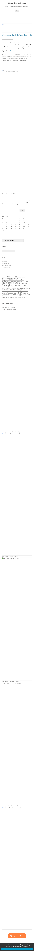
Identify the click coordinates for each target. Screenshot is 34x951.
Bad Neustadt (15, 278)
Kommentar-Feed (6, 265)
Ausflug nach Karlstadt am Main (10, 556)
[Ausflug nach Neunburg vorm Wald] (17, 683)
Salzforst (25, 293)
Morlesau (28, 288)
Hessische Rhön (19, 287)
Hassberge (5, 287)
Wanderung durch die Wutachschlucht (17, 35)
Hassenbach (11, 287)
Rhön (19, 292)
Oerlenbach (19, 289)
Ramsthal (4, 293)
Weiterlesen (13, 51)
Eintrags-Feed (5, 263)
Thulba (9, 295)
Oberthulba (12, 289)
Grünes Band (8, 285)
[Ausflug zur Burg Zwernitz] (17, 309)
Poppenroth (17, 291)
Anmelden (4, 261)
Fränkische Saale (11, 282)
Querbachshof (24, 291)
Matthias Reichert (17, 3)
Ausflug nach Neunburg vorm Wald (10, 681)
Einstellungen (17, 949)
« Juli (3, 230)
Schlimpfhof (5, 294)
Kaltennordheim (6, 288)
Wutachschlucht (22, 60)
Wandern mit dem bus (16, 297)
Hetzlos (25, 286)
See (17, 294)
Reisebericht (19, 58)
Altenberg (4, 277)
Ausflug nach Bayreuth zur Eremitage (11, 432)
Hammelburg (20, 285)
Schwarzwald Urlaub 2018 (8, 56)
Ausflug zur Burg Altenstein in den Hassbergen (13, 806)
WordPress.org (5, 267)
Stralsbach (4, 295)
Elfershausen (24, 281)
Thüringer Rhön (15, 295)
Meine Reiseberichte (26, 54)
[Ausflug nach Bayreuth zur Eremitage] (17, 434)
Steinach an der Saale (24, 294)
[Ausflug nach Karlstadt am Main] (17, 558)
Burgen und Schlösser (9, 280)
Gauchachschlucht (11, 58)
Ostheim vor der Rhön (8, 291)
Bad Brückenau (21, 277)
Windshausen (25, 297)
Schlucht (25, 58)
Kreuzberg (14, 288)
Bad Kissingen (6, 278)
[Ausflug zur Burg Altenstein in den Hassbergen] (17, 808)
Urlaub (11, 60)
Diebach (19, 281)
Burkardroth (20, 280)
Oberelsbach (5, 289)
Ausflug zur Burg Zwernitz (8, 307)
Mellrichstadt (22, 288)
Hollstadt (29, 286)
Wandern (15, 60)
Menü (17, 10)
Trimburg (22, 295)
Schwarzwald (5, 60)
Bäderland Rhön (6, 281)
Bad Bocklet (12, 277)
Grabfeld (24, 283)
